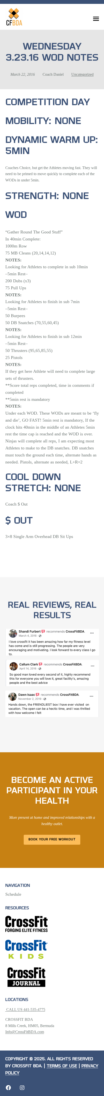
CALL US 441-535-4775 (25, 1009)
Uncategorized (82, 74)
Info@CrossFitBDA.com (24, 1032)
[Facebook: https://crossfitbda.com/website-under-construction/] (8, 1088)
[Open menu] (96, 19)
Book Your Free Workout (52, 839)
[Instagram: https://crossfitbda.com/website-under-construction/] (22, 1088)
